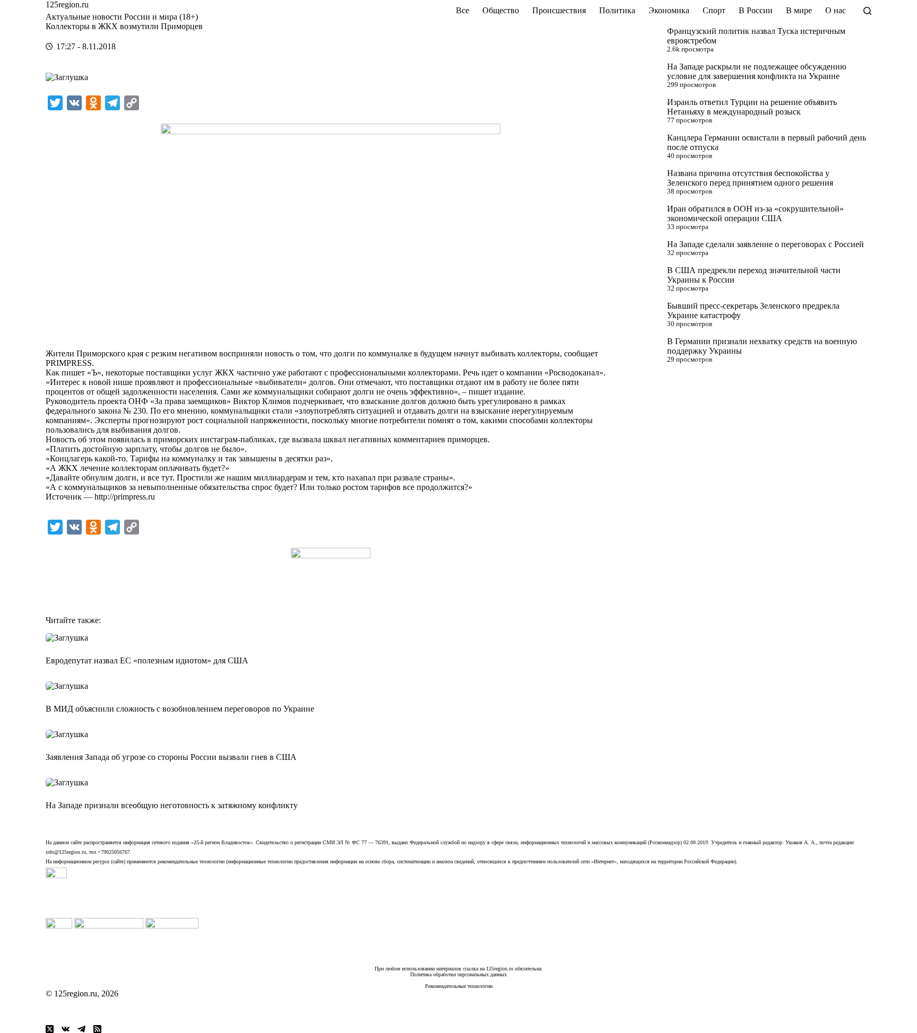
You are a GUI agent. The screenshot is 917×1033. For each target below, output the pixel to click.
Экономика (668, 10)
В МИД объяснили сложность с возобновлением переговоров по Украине (180, 708)
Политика (617, 10)
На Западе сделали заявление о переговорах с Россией (765, 244)
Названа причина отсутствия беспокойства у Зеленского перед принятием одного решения (750, 178)
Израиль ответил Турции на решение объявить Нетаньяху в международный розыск (752, 107)
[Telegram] (81, 1029)
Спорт (714, 10)
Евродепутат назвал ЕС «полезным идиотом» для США (147, 660)
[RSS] (97, 1029)
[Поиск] (867, 11)
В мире (799, 10)
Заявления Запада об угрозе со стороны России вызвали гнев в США (171, 756)
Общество (500, 10)
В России (756, 10)
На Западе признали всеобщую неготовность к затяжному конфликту (172, 805)
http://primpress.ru (124, 496)
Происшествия (559, 10)
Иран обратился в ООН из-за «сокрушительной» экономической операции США (755, 213)
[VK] (66, 1029)
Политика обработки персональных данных (458, 974)
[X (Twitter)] (50, 1029)
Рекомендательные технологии (458, 986)
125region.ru (67, 4)
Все (462, 10)
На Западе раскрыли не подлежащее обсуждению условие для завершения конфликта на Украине (756, 71)
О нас (835, 10)
